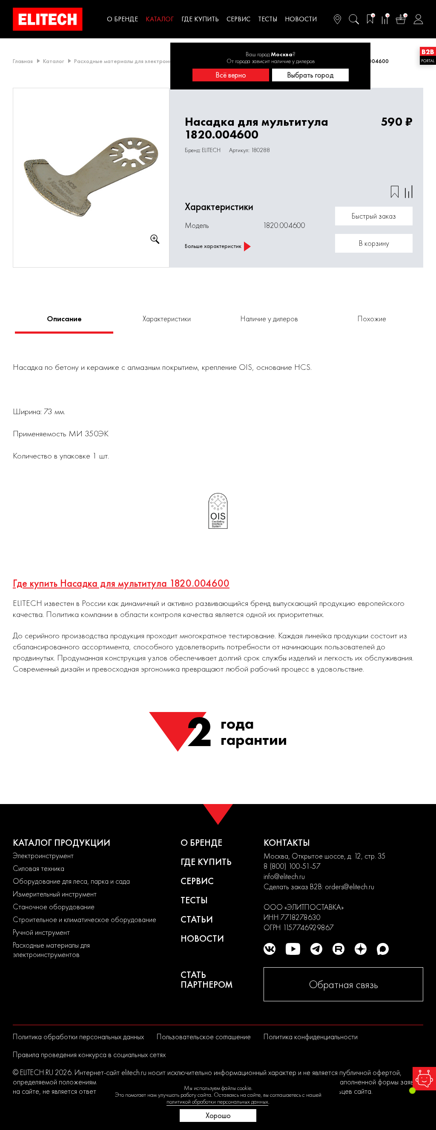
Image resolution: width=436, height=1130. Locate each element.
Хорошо (218, 1115)
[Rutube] (338, 949)
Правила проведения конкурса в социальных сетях (89, 1054)
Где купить (200, 18)
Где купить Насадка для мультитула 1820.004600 (121, 583)
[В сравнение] (409, 191)
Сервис (238, 18)
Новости (301, 18)
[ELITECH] (48, 19)
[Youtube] (293, 949)
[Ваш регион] (337, 19)
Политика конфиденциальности (311, 1036)
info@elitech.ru (284, 876)
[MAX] (383, 949)
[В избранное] (395, 191)
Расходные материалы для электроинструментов (138, 61)
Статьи (197, 919)
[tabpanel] (91, 177)
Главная (23, 61)
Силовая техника (38, 868)
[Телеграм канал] (316, 949)
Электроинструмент (43, 855)
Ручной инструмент (41, 932)
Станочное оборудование (54, 906)
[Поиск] (354, 19)
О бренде (122, 18)
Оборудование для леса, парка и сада (71, 881)
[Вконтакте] (269, 949)
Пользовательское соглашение (204, 1036)
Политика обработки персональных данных (78, 1036)
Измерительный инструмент (55, 894)
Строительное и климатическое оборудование (84, 919)
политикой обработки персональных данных (217, 1101)
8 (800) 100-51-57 (292, 866)
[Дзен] (361, 949)
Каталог (160, 18)
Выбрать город (310, 75)
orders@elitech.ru (349, 886)
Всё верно (230, 75)
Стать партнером (207, 980)
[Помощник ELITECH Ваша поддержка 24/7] (424, 1078)
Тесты (267, 18)
